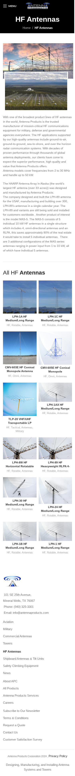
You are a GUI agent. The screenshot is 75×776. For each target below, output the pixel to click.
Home (27, 27)
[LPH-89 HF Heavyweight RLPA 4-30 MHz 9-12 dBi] (55, 448)
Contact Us (10, 732)
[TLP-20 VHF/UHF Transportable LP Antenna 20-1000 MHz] (20, 399)
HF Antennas (12, 651)
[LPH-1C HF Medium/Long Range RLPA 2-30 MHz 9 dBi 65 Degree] (55, 297)
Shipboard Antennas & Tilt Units (23, 658)
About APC (10, 681)
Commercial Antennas (17, 636)
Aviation (8, 622)
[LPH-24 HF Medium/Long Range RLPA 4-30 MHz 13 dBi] (55, 490)
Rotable (16, 325)
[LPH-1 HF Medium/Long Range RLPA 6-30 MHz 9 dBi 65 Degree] (55, 531)
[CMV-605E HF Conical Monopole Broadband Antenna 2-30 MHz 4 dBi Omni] (55, 348)
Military (20, 431)
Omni (16, 375)
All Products (11, 688)
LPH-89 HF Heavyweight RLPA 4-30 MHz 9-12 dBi (55, 466)
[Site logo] (38, 5)
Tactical (15, 427)
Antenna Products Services (21, 695)
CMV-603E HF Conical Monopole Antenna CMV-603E (19, 371)
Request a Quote (14, 725)
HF (8, 325)
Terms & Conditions (16, 718)
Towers (7, 643)
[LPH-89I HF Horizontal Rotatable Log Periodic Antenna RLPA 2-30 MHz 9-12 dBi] (20, 448)
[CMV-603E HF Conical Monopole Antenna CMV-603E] (20, 348)
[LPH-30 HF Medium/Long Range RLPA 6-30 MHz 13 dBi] (20, 487)
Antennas (27, 325)
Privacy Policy (58, 756)
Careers (8, 702)
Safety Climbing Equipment (20, 666)
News (7, 673)
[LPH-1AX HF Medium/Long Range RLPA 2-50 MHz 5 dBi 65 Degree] (55, 392)
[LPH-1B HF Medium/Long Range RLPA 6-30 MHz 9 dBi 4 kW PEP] (20, 531)
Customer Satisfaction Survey (22, 739)
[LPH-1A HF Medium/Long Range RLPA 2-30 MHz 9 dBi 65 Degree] (20, 297)
